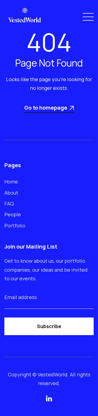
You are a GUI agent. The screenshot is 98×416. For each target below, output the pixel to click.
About (11, 192)
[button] (87, 16)
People (12, 214)
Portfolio (14, 225)
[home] (24, 17)
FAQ (9, 203)
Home (11, 181)
